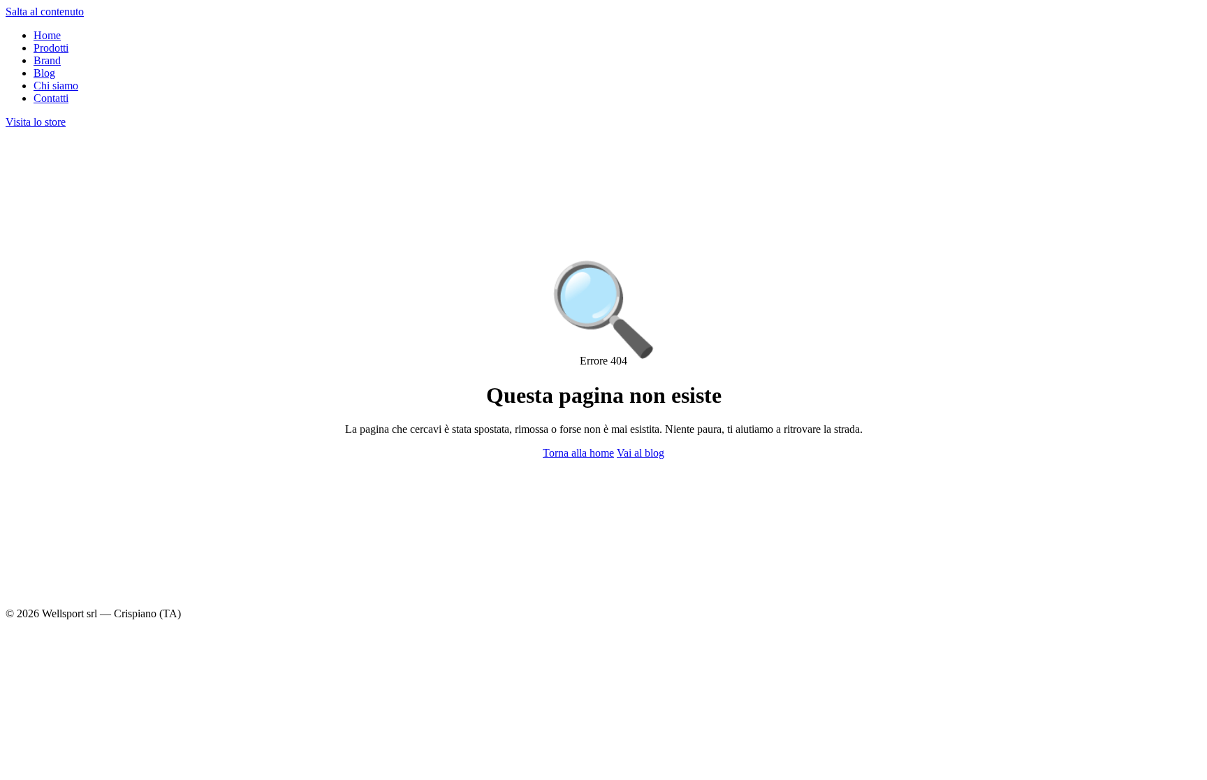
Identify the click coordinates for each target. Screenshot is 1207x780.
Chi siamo (56, 85)
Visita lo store (36, 122)
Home (47, 35)
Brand (47, 60)
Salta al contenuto (45, 11)
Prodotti (51, 48)
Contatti (51, 98)
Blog (44, 73)
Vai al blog (640, 453)
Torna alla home (578, 453)
